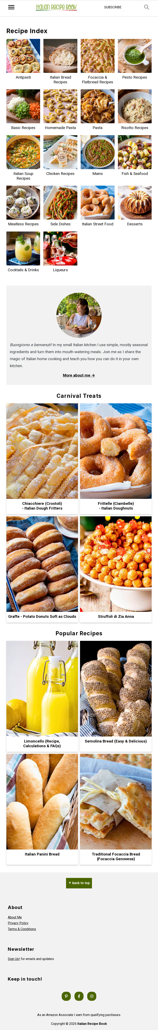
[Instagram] (91, 996)
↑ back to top (79, 883)
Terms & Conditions (22, 929)
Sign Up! (14, 959)
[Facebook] (79, 996)
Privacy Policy (18, 923)
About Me (15, 917)
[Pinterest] (66, 996)
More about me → (79, 375)
